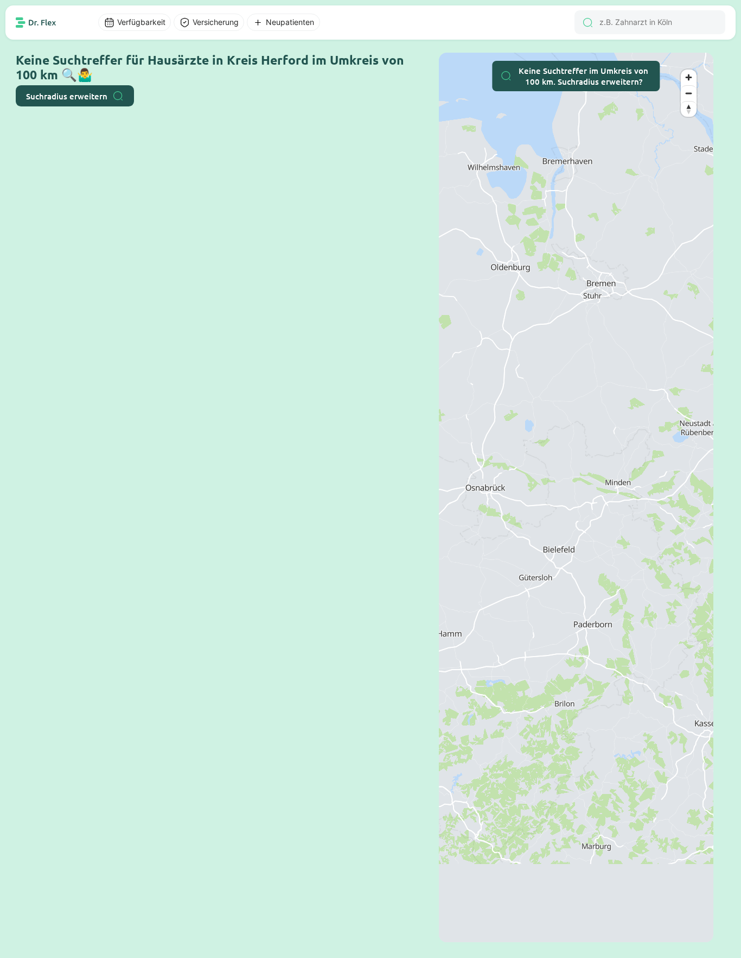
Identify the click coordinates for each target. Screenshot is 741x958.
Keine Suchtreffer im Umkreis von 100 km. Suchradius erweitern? (583, 76)
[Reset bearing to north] (689, 109)
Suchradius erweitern (66, 96)
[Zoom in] (689, 77)
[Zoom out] (689, 93)
